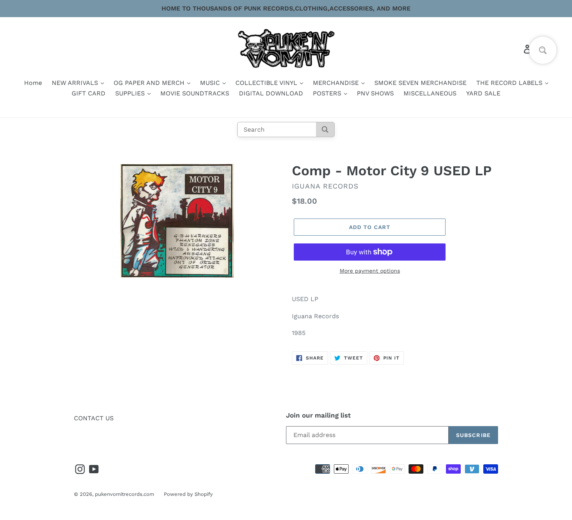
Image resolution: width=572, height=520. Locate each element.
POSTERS (328, 93)
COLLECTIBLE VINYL (267, 82)
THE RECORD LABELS (510, 82)
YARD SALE (483, 93)
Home (33, 82)
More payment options (370, 271)
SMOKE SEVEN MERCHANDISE (420, 82)
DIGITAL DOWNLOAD (271, 93)
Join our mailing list (318, 415)
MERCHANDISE (337, 82)
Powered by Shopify (188, 494)
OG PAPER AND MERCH (150, 82)
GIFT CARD (88, 93)
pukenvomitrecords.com (124, 494)
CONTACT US (94, 418)
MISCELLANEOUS (430, 93)
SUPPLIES (131, 93)
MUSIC (211, 82)
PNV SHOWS (375, 93)
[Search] (325, 129)
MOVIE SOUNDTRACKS (194, 93)
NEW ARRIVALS (76, 82)
